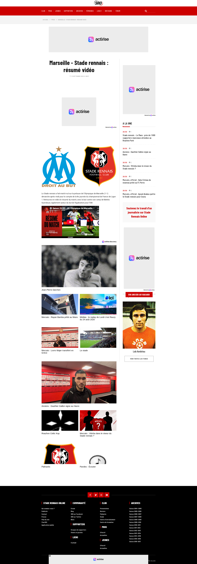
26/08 (125, 132)
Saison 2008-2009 (135, 519)
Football (73, 542)
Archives (79, 11)
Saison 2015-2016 (135, 538)
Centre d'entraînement (107, 519)
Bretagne (108, 11)
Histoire (102, 511)
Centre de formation (106, 522)
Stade (102, 517)
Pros (50, 11)
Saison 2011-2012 (134, 527)
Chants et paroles (77, 532)
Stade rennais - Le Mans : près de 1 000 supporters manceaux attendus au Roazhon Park (139, 138)
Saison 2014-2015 (135, 536)
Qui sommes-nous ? (48, 508)
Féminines (90, 11)
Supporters (68, 11)
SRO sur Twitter (76, 517)
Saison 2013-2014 (135, 533)
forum (118, 11)
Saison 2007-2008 (135, 517)
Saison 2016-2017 (135, 541)
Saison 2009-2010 (135, 522)
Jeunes (58, 11)
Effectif (102, 532)
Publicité (45, 511)
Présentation (104, 508)
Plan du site (45, 519)
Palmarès (103, 514)
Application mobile (48, 525)
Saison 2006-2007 (135, 514)
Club (43, 11)
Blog (72, 511)
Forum (73, 508)
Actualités (103, 535)
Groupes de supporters (78, 530)
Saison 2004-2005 (135, 508)
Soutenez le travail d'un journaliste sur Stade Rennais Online (139, 212)
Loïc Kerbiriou (139, 351)
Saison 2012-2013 (135, 530)
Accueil (45, 19)
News (72, 519)
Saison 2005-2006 (135, 511)
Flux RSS (44, 522)
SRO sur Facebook (77, 514)
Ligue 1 (99, 11)
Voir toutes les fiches (139, 359)
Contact (44, 514)
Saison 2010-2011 (134, 525)
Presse (44, 517)
